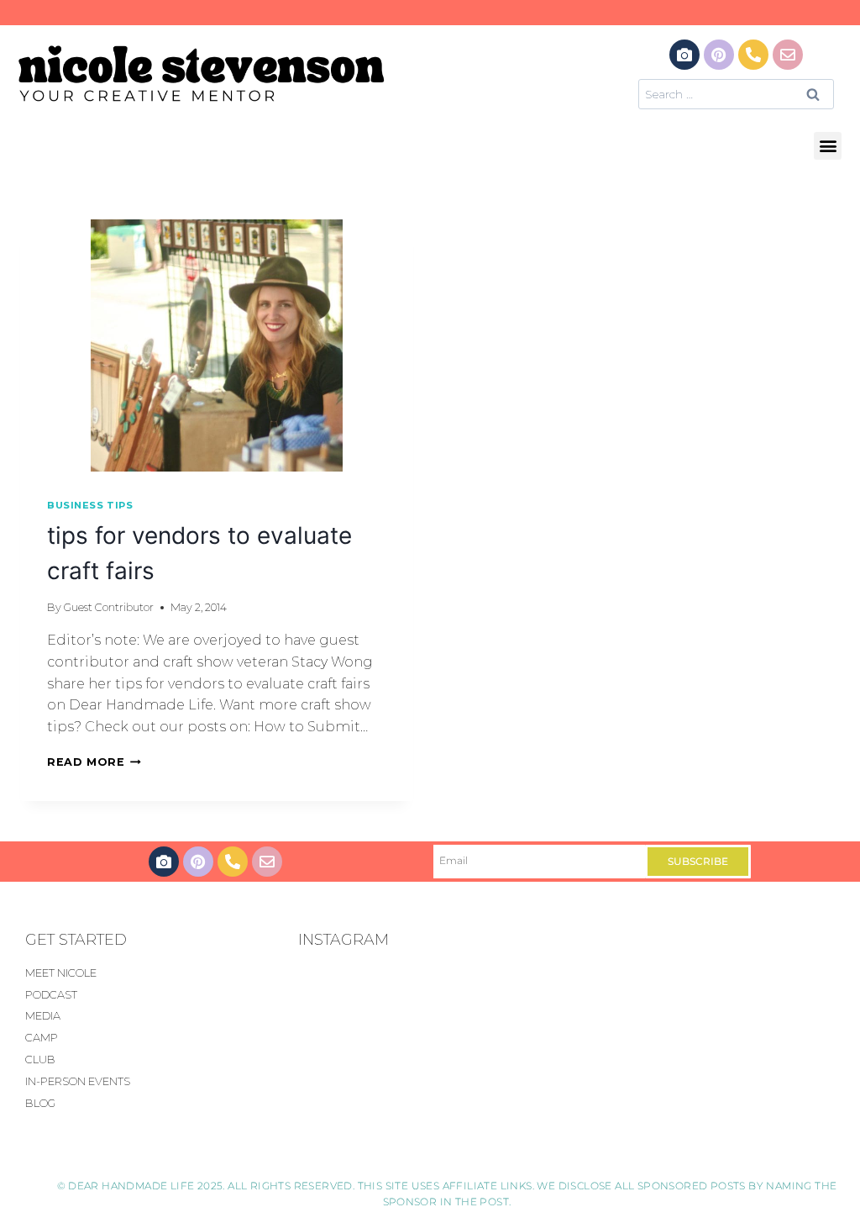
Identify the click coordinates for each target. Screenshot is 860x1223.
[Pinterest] (719, 55)
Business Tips (90, 505)
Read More (94, 762)
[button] (828, 146)
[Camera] (684, 55)
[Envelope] (788, 55)
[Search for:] (736, 94)
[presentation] (216, 345)
